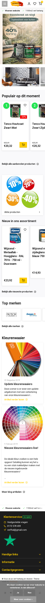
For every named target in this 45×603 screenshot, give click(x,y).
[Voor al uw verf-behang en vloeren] (16, 4)
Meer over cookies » (23, 599)
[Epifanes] (31, 314)
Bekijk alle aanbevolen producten (18, 164)
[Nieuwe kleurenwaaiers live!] (22, 423)
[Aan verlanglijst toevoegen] (25, 105)
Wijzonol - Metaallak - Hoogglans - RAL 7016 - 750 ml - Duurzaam (14, 256)
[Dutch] (11, 314)
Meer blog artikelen (12, 492)
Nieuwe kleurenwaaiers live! (21, 448)
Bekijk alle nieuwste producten (17, 291)
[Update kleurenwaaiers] (22, 359)
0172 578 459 (14, 526)
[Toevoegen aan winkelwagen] (23, 145)
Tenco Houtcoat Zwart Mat (14, 126)
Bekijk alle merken (11, 326)
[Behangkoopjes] (20, 76)
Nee (29, 592)
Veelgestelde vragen (17, 522)
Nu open (27, 517)
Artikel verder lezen (14, 399)
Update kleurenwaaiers (18, 384)
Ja (18, 592)
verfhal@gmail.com (17, 530)
